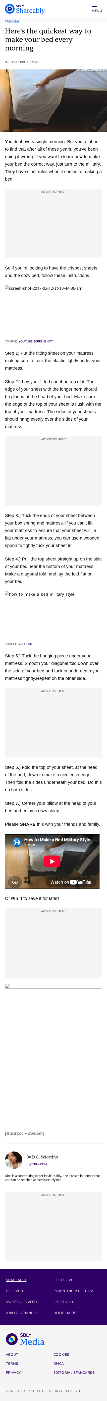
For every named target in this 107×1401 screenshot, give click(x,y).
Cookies (61, 1354)
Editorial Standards (74, 1372)
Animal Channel (22, 1313)
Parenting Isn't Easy (74, 1291)
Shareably (16, 1280)
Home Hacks (66, 1313)
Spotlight (63, 1302)
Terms (12, 1363)
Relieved (14, 1291)
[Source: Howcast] (24, 1133)
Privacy (13, 1372)
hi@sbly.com (36, 1164)
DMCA (59, 1363)
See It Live (63, 1280)
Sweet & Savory (22, 1302)
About (12, 1354)
